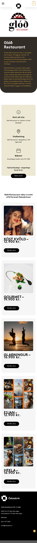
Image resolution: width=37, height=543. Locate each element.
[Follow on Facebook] (34, 531)
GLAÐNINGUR (17, 356)
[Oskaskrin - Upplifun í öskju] (18, 6)
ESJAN (12, 414)
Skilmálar (4, 517)
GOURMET (13, 298)
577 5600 (7, 521)
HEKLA (12, 472)
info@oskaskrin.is (6, 525)
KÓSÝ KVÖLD (16, 241)
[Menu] (2, 3)
